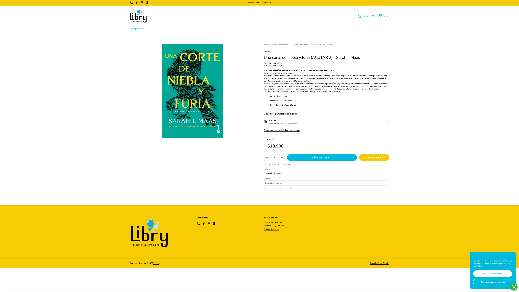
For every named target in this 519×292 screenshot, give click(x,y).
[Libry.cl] (138, 16)
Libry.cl (156, 263)
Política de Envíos (271, 229)
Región (267, 169)
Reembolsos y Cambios (274, 225)
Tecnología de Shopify (379, 263)
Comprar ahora (374, 157)
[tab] (387, 122)
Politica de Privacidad (273, 222)
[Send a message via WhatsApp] (514, 287)
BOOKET (268, 51)
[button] (363, 16)
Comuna (267, 178)
